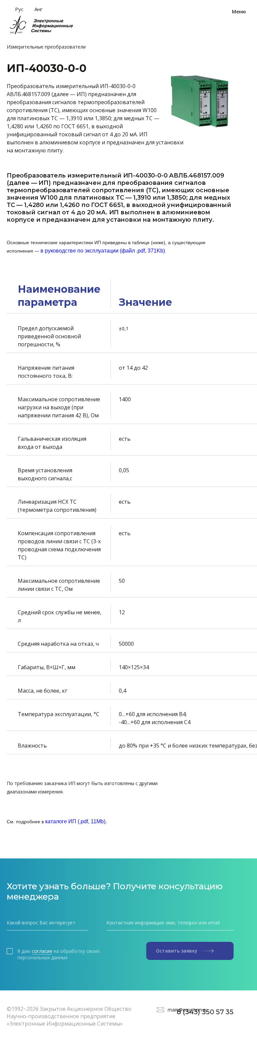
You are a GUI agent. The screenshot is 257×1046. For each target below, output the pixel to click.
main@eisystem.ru (187, 1009)
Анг (38, 9)
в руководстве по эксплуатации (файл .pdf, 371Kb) (102, 251)
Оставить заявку (176, 951)
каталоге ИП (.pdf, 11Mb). (76, 821)
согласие (42, 951)
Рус (19, 9)
